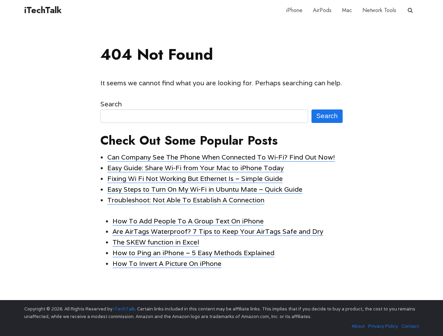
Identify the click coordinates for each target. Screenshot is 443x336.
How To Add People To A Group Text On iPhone (188, 221)
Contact (410, 326)
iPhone (294, 10)
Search (111, 104)
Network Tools (379, 10)
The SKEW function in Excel (155, 242)
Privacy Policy (383, 326)
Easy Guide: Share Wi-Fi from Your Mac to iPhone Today (195, 168)
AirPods (322, 10)
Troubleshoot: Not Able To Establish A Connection (185, 200)
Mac (347, 10)
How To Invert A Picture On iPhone (167, 263)
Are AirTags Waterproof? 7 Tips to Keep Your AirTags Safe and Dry (217, 231)
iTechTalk (43, 10)
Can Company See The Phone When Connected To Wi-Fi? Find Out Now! (221, 157)
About (358, 326)
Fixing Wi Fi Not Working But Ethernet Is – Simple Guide (195, 178)
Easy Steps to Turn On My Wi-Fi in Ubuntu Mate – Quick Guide (204, 189)
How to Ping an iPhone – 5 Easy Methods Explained (193, 253)
